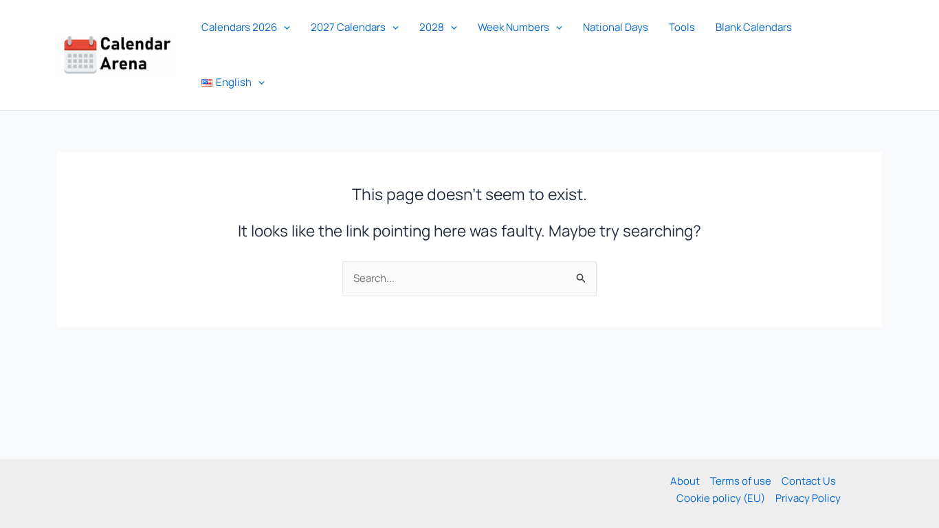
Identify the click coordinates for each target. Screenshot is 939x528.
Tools (682, 27)
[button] (283, 27)
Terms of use (740, 481)
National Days (615, 27)
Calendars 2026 (239, 27)
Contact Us (809, 481)
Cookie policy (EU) (720, 498)
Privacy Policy (808, 498)
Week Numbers (513, 27)
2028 (431, 27)
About (685, 481)
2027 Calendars (348, 27)
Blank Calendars (754, 27)
